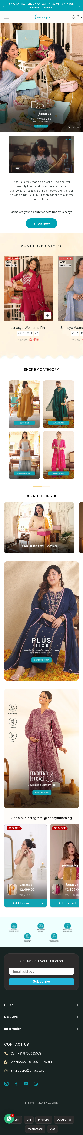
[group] (41, 77)
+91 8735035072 (29, 1053)
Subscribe (41, 981)
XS (19, 333)
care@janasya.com (33, 1070)
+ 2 (37, 333)
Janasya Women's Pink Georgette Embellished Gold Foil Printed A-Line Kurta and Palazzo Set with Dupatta (28, 327)
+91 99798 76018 (39, 1062)
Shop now (41, 223)
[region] (41, 77)
